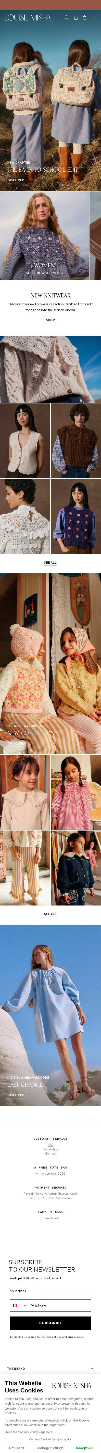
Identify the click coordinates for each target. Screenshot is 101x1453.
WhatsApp (50, 1149)
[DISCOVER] (25, 441)
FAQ (50, 1145)
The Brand (16, 1368)
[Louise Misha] (28, 17)
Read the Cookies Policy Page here (28, 1432)
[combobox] (19, 1305)
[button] (67, 17)
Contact (50, 1153)
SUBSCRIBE (50, 1323)
